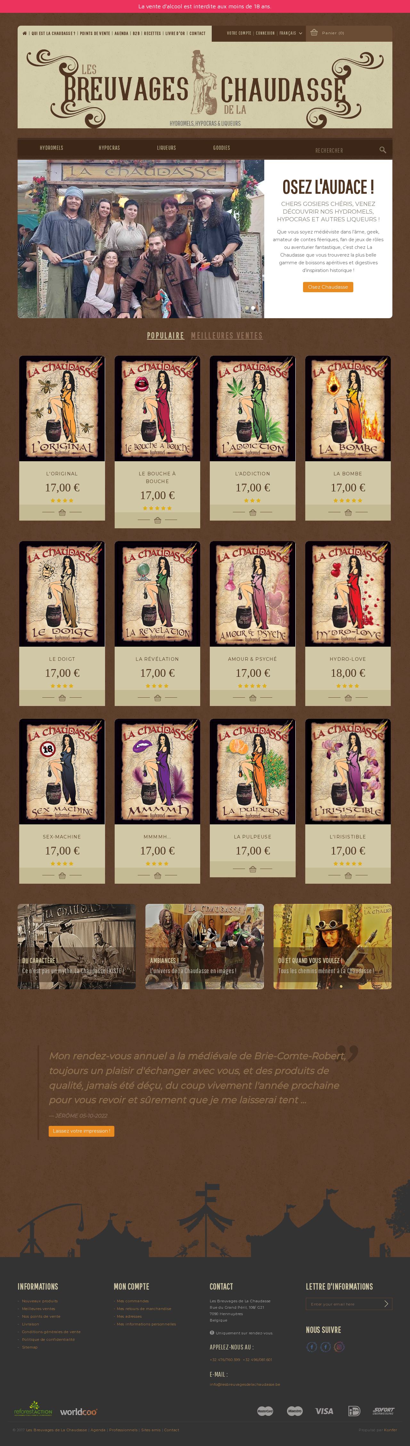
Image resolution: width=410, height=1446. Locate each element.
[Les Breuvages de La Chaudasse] (205, 89)
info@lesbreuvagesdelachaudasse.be (245, 1384)
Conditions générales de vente (51, 1332)
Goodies (221, 147)
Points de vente (95, 33)
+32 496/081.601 (257, 1359)
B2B (137, 33)
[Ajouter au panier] (62, 513)
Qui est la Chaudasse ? (54, 33)
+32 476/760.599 (225, 1359)
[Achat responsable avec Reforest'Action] (33, 1408)
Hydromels (51, 147)
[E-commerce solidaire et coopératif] (76, 1408)
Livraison (30, 1324)
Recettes (153, 33)
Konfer (390, 1430)
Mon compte (132, 1286)
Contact (198, 33)
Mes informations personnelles (146, 1324)
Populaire (165, 335)
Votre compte (239, 33)
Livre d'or (176, 33)
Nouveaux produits (39, 1301)
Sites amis (151, 1430)
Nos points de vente (41, 1316)
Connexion (265, 33)
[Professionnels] (141, 239)
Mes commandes (133, 1301)
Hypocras (109, 147)
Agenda (122, 33)
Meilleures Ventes (227, 335)
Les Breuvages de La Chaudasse (56, 1430)
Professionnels (123, 1430)
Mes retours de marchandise (144, 1308)
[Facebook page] (311, 1347)
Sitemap (29, 1347)
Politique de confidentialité (48, 1339)
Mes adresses (129, 1316)
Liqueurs (166, 147)
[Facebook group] (325, 1347)
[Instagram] (339, 1347)
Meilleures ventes (38, 1308)
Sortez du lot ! (328, 279)
